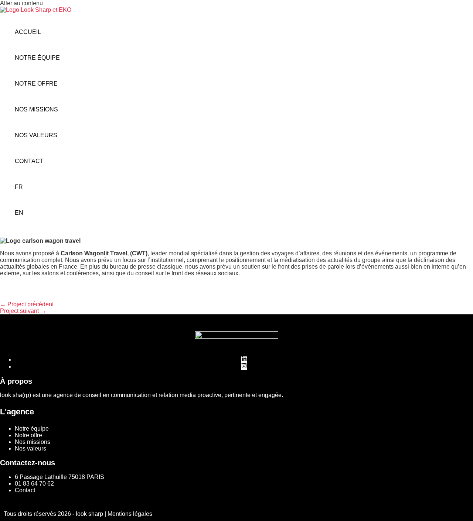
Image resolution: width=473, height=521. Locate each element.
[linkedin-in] (244, 359)
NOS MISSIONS (36, 109)
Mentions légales (130, 514)
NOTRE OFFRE (36, 83)
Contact (25, 490)
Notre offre (28, 435)
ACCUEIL (28, 32)
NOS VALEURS (36, 135)
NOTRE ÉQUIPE (37, 58)
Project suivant (23, 311)
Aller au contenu (21, 3)
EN (19, 213)
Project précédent (27, 304)
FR (19, 187)
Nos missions (32, 442)
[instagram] (244, 366)
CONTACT (29, 161)
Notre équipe (32, 428)
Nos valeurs (30, 448)
